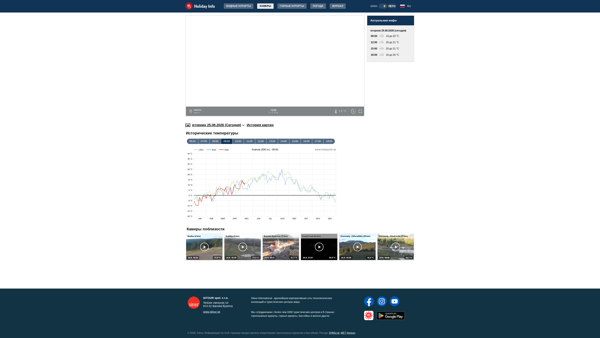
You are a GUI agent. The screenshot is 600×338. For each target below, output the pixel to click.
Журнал (337, 6)
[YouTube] (395, 301)
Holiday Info (197, 4)
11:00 (249, 141)
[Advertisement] (390, 89)
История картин (260, 125)
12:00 (261, 141)
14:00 (283, 141)
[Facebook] (369, 301)
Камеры (265, 6)
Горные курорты (292, 6)
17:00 (318, 141)
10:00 (238, 141)
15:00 (295, 141)
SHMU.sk (334, 333)
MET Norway (348, 333)
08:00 (215, 141)
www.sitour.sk (211, 311)
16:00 (306, 141)
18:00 (329, 141)
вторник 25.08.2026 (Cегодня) (216, 125)
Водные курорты (238, 6)
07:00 (204, 141)
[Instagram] (382, 301)
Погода (318, 6)
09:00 (227, 141)
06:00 (192, 141)
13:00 (272, 141)
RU (409, 6)
